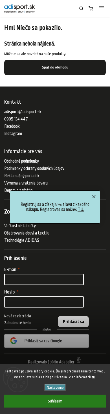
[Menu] (101, 8)
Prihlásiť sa (73, 322)
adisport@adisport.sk (22, 111)
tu (93, 377)
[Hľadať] (81, 8)
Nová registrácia (17, 316)
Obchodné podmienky (21, 161)
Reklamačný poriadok (21, 175)
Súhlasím (55, 401)
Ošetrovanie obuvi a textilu (26, 233)
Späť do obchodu (55, 67)
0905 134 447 (16, 119)
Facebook (12, 126)
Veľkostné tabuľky (20, 225)
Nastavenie (55, 387)
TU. (81, 209)
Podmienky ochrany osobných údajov (34, 168)
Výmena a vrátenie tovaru (26, 183)
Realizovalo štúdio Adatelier (51, 362)
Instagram (13, 133)
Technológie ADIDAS (21, 240)
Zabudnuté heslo (17, 322)
